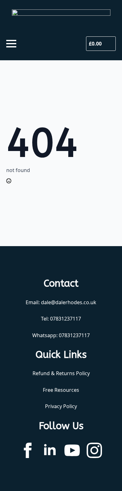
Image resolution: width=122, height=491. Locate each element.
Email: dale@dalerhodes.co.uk (61, 302)
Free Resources (61, 389)
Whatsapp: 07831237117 (61, 335)
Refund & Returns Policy (61, 373)
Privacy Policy (61, 406)
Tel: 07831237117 (61, 318)
